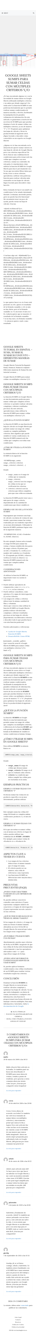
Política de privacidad (18, 1327)
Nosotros (18, 1322)
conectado (25, 1305)
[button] (33, 13)
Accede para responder (13, 1090)
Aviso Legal (18, 1317)
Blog (15, 1012)
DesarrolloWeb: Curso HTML (19, 636)
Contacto (18, 1320)
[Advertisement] (18, 34)
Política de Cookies (18, 1324)
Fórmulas (21, 1012)
